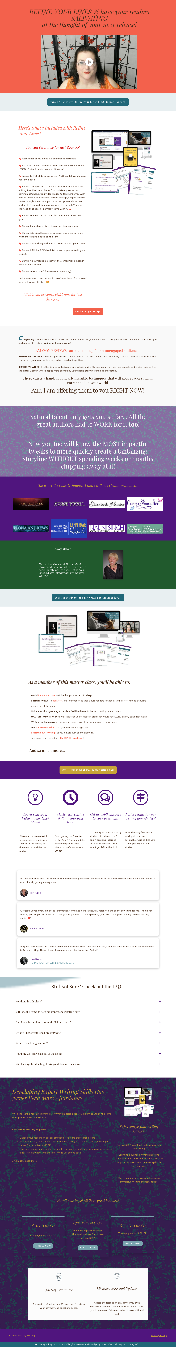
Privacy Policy (159, 1335)
